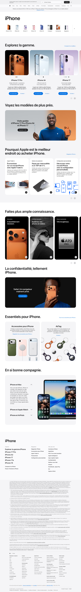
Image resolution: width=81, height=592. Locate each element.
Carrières (60, 571)
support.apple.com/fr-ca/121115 (43, 519)
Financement (36, 570)
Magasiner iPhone (40, 10)
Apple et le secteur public (51, 582)
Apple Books (24, 576)
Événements (61, 574)
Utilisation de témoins (23, 590)
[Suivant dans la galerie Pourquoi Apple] (75, 198)
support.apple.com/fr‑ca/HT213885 (39, 533)
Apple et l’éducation (50, 565)
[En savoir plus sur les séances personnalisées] (66, 176)
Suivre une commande (38, 572)
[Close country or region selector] (71, 2)
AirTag (10, 570)
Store (10, 557)
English (70, 588)
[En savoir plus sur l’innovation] (17, 238)
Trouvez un (27, 585)
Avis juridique (50, 590)
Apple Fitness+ (24, 571)
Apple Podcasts (24, 574)
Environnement (61, 560)
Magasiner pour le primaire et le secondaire (52, 568)
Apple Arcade (24, 569)
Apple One (24, 564)
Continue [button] (67, 2)
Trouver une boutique (38, 557)
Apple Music (24, 568)
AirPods (10, 567)
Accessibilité (61, 557)
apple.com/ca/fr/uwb (61, 536)
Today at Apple (36, 560)
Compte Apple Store (25, 559)
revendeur (35, 585)
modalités (50, 487)
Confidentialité (61, 562)
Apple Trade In (36, 568)
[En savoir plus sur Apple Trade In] (17, 176)
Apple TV (23, 566)
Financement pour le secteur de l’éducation (52, 573)
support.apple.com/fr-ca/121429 (64, 527)
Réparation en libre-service (22, 549)
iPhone (10, 562)
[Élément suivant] (74, 28)
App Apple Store (37, 565)
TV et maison (11, 568)
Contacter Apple (62, 576)
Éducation (61, 559)
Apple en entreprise (50, 557)
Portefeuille (11, 577)
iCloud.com (24, 560)
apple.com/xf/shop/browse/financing (45, 493)
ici (22, 494)
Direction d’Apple (62, 569)
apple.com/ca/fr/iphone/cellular (46, 515)
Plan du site (56, 590)
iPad (10, 560)
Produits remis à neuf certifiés (39, 567)
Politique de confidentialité (14, 590)
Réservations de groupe (38, 562)
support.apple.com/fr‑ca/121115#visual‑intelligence (37, 525)
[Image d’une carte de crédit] (41, 176)
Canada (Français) (64, 588)
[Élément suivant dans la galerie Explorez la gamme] (75, 98)
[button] (52, 2)
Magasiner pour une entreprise (52, 559)
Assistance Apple (31, 549)
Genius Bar (36, 559)
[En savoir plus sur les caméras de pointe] (41, 238)
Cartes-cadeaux (12, 573)
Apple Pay (11, 579)
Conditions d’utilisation (32, 590)
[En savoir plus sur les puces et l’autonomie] (66, 238)
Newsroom (61, 568)
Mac (10, 559)
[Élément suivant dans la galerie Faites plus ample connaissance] (75, 263)
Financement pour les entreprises (50, 561)
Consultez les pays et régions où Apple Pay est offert (36, 542)
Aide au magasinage (37, 573)
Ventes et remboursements (42, 590)
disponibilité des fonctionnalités (43, 545)
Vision (10, 565)
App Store (23, 577)
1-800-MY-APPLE (49, 585)
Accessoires (11, 572)
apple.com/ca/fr (54, 491)
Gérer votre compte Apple (26, 557)
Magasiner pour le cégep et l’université (51, 571)
